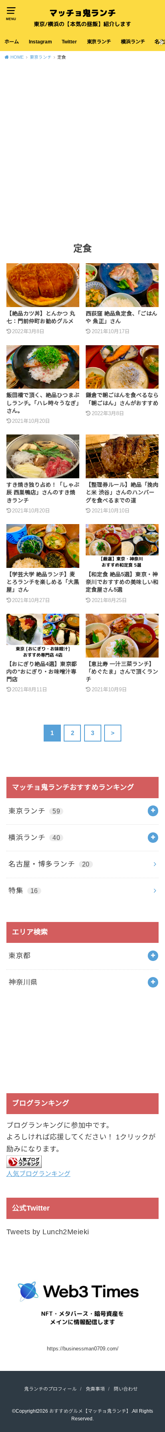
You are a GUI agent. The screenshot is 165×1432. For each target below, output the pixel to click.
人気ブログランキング (38, 1173)
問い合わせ (126, 1388)
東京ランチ (99, 42)
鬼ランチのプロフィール (50, 1388)
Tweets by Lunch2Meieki (47, 1232)
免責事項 (95, 1388)
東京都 (19, 956)
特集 (23, 891)
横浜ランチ (133, 42)
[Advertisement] (82, 151)
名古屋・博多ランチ (49, 864)
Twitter (69, 42)
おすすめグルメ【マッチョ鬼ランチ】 (90, 1411)
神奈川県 (23, 982)
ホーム (11, 42)
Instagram (40, 42)
